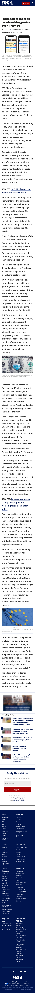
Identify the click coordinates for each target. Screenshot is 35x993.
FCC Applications (21, 892)
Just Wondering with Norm (6, 906)
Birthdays (19, 850)
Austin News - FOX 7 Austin (6, 928)
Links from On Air (21, 847)
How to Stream (21, 882)
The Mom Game (7, 909)
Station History (20, 878)
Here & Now (5, 914)
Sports (4, 845)
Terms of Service (18, 801)
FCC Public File (20, 889)
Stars (3, 854)
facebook (10, 971)
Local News (5, 817)
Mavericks (5, 852)
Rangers (4, 850)
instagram (17, 971)
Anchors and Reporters (20, 874)
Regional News (5, 920)
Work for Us (20, 885)
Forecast (18, 817)
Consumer (5, 831)
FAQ (17, 880)
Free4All (4, 881)
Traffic (18, 854)
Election (4, 826)
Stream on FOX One (20, 920)
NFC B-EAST (5, 900)
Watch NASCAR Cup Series (21, 937)
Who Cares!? (5, 896)
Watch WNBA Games (20, 956)
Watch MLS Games (19, 960)
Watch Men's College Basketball (20, 945)
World (3, 824)
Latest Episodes (5, 870)
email (24, 971)
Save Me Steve (20, 861)
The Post (4, 878)
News (4, 814)
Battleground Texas (6, 890)
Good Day (20, 845)
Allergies (18, 822)
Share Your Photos (19, 836)
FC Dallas (4, 857)
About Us (20, 869)
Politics (4, 829)
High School (5, 864)
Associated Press (18, 29)
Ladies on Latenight (5, 886)
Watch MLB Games (19, 933)
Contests (19, 896)
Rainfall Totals (20, 826)
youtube (21, 971)
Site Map (18, 901)
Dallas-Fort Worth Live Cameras (21, 832)
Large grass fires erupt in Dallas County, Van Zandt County (21, 748)
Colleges (4, 861)
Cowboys (4, 847)
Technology (27, 29)
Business (4, 833)
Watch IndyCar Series (20, 941)
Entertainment (20, 857)
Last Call (4, 883)
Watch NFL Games (19, 924)
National (4, 822)
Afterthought (6, 898)
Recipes (18, 852)
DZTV (3, 903)
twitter (13, 971)
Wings (3, 859)
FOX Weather (20, 829)
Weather (20, 814)
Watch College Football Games (21, 928)
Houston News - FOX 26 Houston (7, 924)
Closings (18, 819)
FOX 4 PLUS (20, 894)
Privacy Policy (19, 799)
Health (4, 836)
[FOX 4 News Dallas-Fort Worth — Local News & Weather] (7, 3)
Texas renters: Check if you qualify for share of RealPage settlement (22, 731)
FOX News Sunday (5, 839)
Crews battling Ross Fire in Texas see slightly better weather (22, 740)
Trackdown (5, 893)
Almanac (18, 824)
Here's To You (6, 911)
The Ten (4, 876)
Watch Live (26, 3)
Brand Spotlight (21, 899)
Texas (3, 819)
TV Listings (19, 887)
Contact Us (19, 871)
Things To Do (20, 859)
